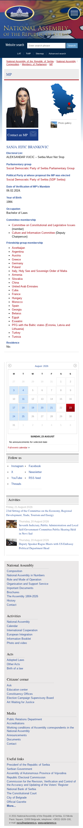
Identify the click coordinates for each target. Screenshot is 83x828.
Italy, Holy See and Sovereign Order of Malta (39, 271)
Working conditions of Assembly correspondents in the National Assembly (40, 729)
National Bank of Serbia (21, 789)
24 (14, 416)
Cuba (15, 290)
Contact (11, 604)
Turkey (16, 332)
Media (11, 713)
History (11, 600)
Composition (12, 64)
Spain (15, 305)
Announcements (17, 735)
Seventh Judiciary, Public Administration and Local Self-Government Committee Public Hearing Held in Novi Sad (48, 529)
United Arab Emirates (25, 286)
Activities (14, 616)
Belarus (16, 313)
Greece (16, 259)
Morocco (17, 302)
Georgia (16, 309)
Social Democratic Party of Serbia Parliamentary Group (40, 168)
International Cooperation (22, 630)
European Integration (19, 634)
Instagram (17, 466)
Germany (17, 263)
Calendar (12, 626)
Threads (16, 483)
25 (23, 416)
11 (23, 399)
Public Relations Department (24, 719)
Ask (9, 685)
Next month (75, 365)
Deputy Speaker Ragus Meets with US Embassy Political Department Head (46, 546)
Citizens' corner (18, 679)
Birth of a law (15, 668)
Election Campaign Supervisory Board (30, 697)
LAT (19, 53)
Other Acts (13, 664)
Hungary (17, 298)
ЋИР (28, 53)
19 (32, 407)
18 (23, 407)
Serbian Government (19, 769)
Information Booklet (19, 638)
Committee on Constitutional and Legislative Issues (43, 225)
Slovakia (17, 278)
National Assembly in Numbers (26, 575)
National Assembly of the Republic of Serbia (30, 61)
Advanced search (57, 53)
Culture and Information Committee (34, 232)
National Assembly (66, 61)
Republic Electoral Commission (26, 777)
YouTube (16, 478)
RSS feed (35, 478)
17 (14, 407)
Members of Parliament (34, 64)
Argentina (18, 251)
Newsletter (35, 472)
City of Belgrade (17, 797)
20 (42, 407)
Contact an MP (17, 135)
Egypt (15, 317)
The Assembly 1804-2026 (22, 596)
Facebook (35, 466)
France (16, 294)
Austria (16, 255)
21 (51, 407)
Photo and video (17, 643)
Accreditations (15, 723)
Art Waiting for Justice (20, 702)
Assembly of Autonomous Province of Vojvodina (36, 773)
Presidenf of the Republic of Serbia (28, 764)
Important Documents (20, 588)
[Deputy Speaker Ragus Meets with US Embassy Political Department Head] (11, 542)
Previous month (9, 365)
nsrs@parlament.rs (27, 822)
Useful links (15, 759)
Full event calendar (17, 447)
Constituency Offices (20, 693)
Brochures (13, 592)
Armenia (17, 274)
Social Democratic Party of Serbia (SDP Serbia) (35, 179)
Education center (17, 689)
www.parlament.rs (47, 822)
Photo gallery (65, 123)
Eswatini (17, 321)
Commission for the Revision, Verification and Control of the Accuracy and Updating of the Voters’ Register (41, 783)
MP (51, 64)
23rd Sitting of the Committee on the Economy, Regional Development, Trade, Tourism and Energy (39, 513)
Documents (14, 739)
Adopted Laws (15, 660)
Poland (16, 267)
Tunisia (16, 336)
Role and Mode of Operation (24, 579)
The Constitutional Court (22, 793)
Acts (10, 654)
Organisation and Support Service (27, 583)
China (15, 282)
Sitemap (40, 53)
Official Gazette (16, 801)
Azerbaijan (18, 247)
